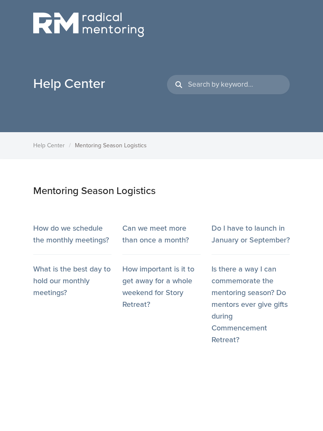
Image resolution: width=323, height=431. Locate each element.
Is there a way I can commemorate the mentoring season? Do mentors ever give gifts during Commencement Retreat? (250, 304)
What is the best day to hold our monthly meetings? (72, 280)
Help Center (49, 145)
